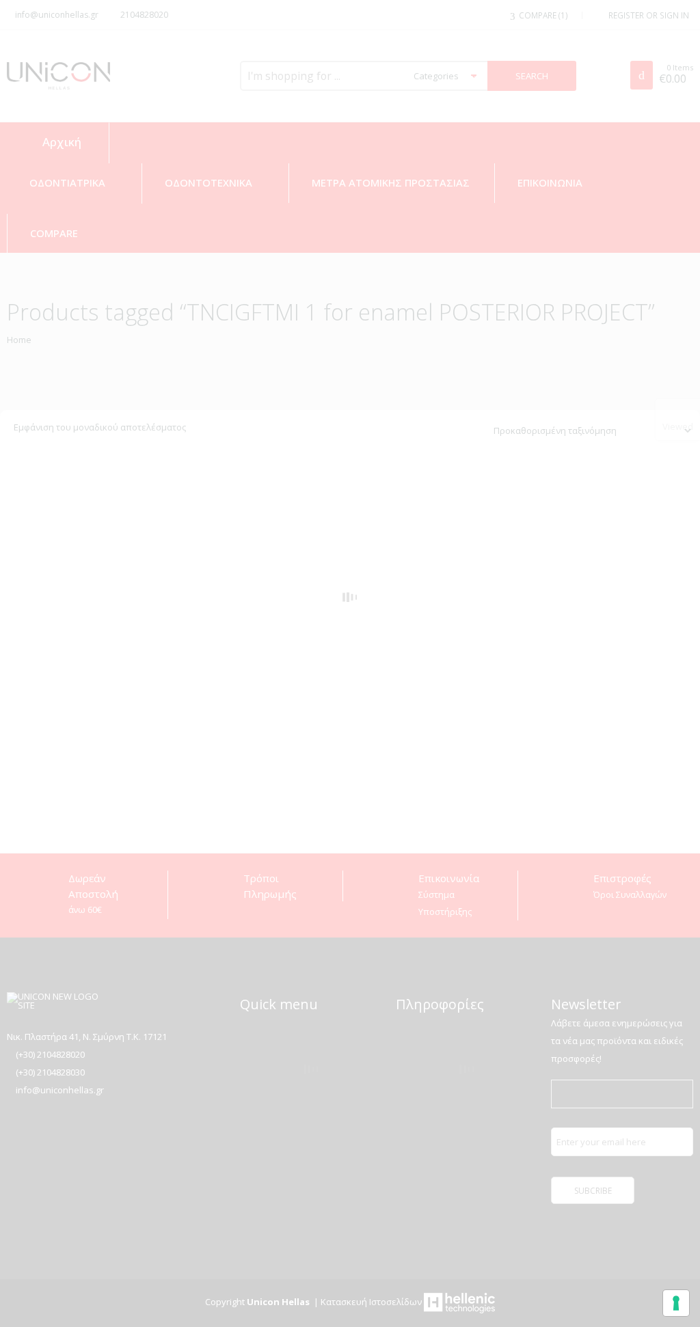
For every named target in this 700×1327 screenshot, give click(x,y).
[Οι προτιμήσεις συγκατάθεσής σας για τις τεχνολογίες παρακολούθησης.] (676, 1303)
